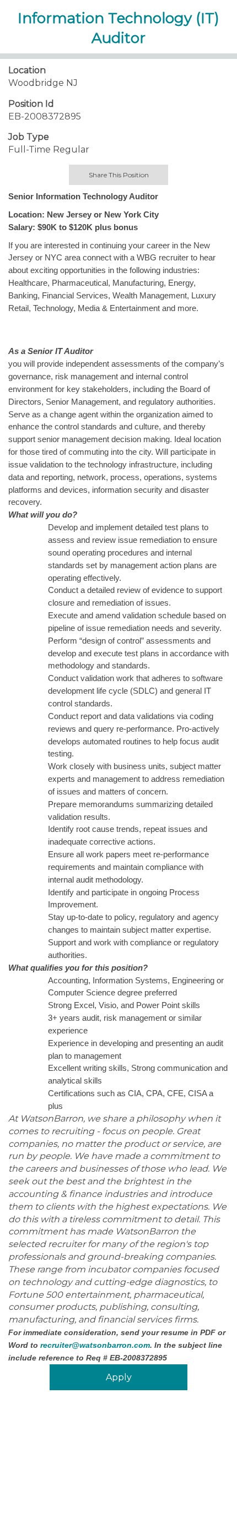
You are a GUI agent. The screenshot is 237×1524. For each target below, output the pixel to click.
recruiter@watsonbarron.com (95, 1345)
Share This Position (119, 175)
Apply (119, 1377)
